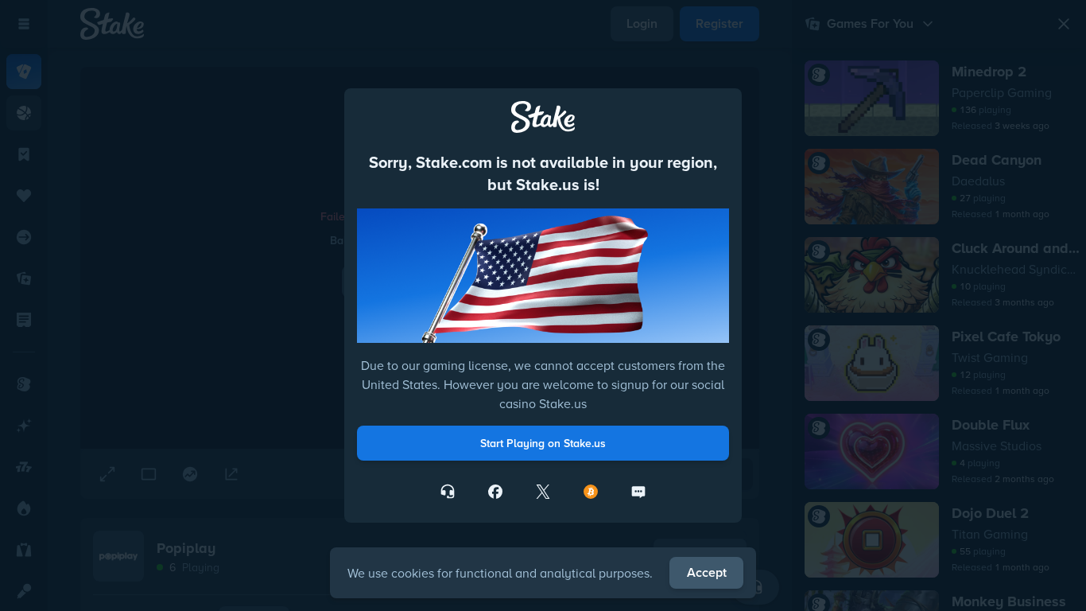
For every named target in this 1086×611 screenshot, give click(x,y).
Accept (707, 572)
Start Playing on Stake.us (543, 443)
